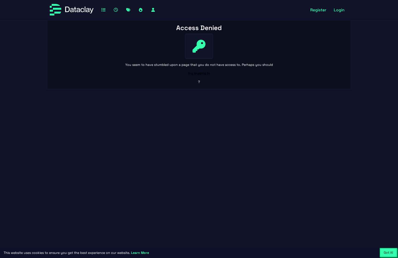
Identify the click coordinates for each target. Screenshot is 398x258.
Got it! (388, 252)
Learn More (140, 253)
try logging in (199, 73)
